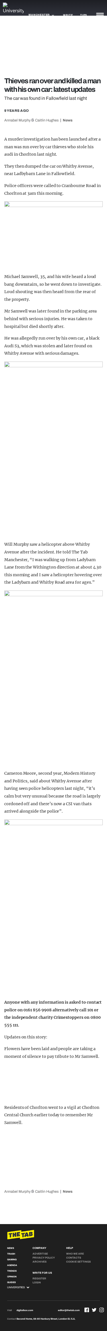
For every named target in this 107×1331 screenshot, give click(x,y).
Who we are (75, 1253)
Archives (40, 1261)
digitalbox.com (25, 1310)
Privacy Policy (44, 1257)
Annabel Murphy (17, 120)
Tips (83, 15)
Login (37, 1282)
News (67, 120)
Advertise (40, 1253)
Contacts (73, 1257)
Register (39, 1278)
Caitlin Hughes (47, 120)
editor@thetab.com (69, 1310)
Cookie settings (78, 1261)
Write (68, 15)
